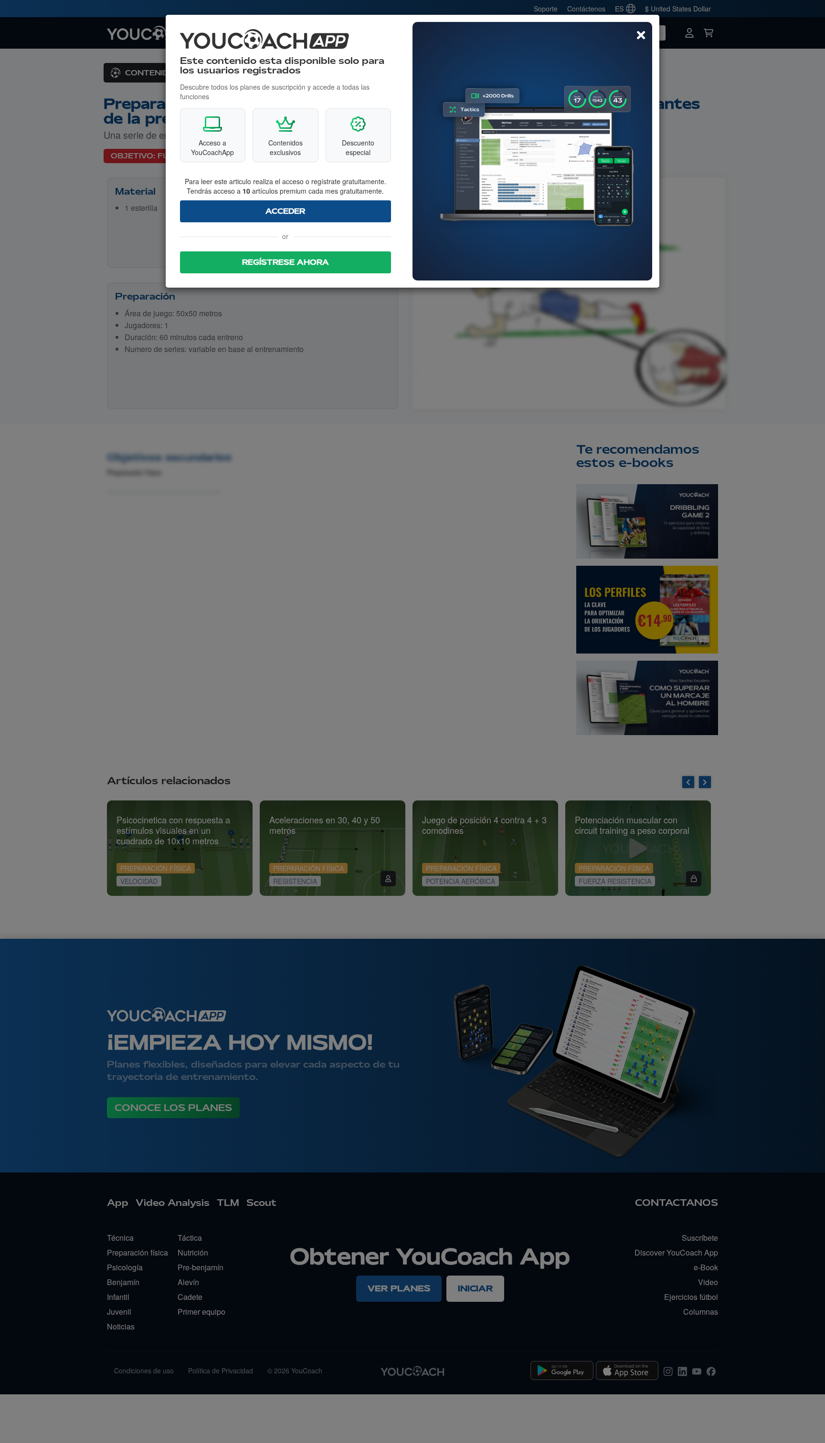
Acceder (285, 211)
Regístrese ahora (285, 262)
